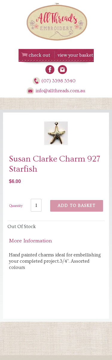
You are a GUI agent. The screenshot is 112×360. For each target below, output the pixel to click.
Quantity (16, 206)
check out (39, 55)
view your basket (75, 55)
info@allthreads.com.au (60, 90)
